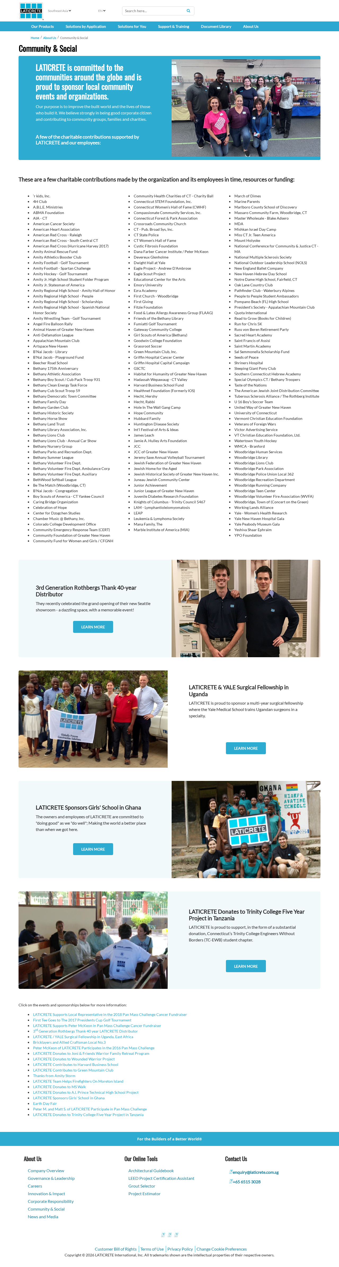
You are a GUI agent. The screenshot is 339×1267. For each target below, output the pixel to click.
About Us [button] (250, 26)
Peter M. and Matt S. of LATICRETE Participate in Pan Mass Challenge (90, 1109)
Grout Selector (141, 1185)
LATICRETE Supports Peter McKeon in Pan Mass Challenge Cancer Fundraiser (97, 1025)
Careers (35, 1185)
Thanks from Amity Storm (54, 1075)
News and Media (43, 1216)
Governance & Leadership (51, 1178)
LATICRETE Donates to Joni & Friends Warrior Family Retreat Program (91, 1053)
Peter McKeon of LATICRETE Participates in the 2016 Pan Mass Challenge (93, 1048)
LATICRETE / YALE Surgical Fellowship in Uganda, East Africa (83, 1036)
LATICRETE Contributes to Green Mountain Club (73, 1070)
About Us (49, 38)
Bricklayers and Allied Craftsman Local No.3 (69, 1042)
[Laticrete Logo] (31, 11)
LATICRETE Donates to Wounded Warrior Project (74, 1059)
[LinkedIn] (175, 1235)
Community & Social (46, 1208)
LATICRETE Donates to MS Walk (59, 1086)
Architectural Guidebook (151, 1170)
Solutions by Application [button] (86, 26)
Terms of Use (152, 1248)
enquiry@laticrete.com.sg (256, 1172)
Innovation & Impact (46, 1193)
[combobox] (158, 10)
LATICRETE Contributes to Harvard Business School (75, 1064)
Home (35, 38)
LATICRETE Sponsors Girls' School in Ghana (69, 1098)
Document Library (216, 26)
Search (188, 10)
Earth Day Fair (45, 1103)
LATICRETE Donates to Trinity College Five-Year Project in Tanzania (88, 1114)
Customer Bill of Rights (116, 1248)
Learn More (93, 627)
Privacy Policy (180, 1248)
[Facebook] (162, 1235)
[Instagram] (169, 1235)
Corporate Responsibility (51, 1201)
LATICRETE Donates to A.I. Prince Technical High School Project (86, 1092)
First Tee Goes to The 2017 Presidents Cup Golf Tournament (82, 1020)
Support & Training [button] (173, 26)
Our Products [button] (42, 26)
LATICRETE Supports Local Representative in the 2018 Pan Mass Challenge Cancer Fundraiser (110, 1014)
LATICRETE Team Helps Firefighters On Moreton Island (78, 1081)
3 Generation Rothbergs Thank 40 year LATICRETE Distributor (85, 1031)
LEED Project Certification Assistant (161, 1178)
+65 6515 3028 (247, 1181)
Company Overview (46, 1170)
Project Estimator (144, 1193)
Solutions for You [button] (132, 26)
